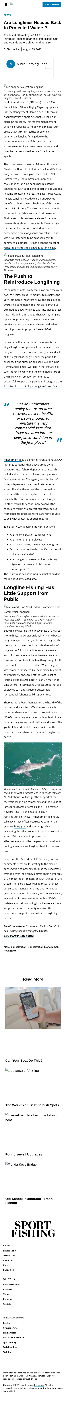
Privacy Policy (9, 1251)
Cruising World (10, 1328)
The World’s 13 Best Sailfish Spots (32, 1105)
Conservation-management (43, 947)
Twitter (6, 1294)
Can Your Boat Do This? (24, 1060)
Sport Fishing (9, 1342)
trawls (52, 722)
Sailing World (9, 1333)
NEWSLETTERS (52, 5)
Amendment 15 (13, 459)
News (7, 15)
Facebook (7, 1289)
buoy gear (20, 826)
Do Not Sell (8, 1270)
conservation (18, 947)
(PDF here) (35, 102)
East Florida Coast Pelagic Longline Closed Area (31, 386)
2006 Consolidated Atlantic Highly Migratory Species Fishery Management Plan (31, 107)
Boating (6, 1323)
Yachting (7, 1352)
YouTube (7, 1304)
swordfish (44, 233)
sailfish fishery (18, 208)
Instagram (8, 1299)
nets (6, 950)
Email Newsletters (11, 1284)
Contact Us (8, 1260)
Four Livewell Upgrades (23, 1154)
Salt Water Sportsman (13, 1337)
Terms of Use (9, 1255)
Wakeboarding (10, 1347)
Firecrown (39, 1385)
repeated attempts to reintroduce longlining (29, 247)
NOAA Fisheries (12, 797)
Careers (6, 1265)
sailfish (8, 675)
